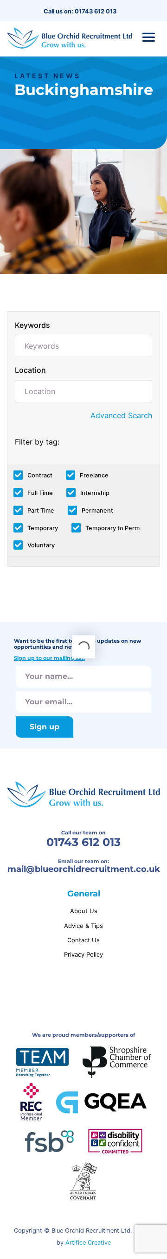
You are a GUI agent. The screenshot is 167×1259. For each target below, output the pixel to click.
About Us (83, 910)
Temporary (42, 528)
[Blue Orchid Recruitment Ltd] (69, 37)
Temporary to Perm (112, 528)
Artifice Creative (88, 1242)
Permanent (97, 510)
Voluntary (41, 545)
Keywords (32, 325)
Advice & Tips (83, 925)
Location (30, 370)
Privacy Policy (83, 954)
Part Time (40, 510)
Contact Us (83, 940)
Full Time (40, 492)
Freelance (94, 475)
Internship (94, 492)
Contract (39, 475)
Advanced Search (121, 415)
